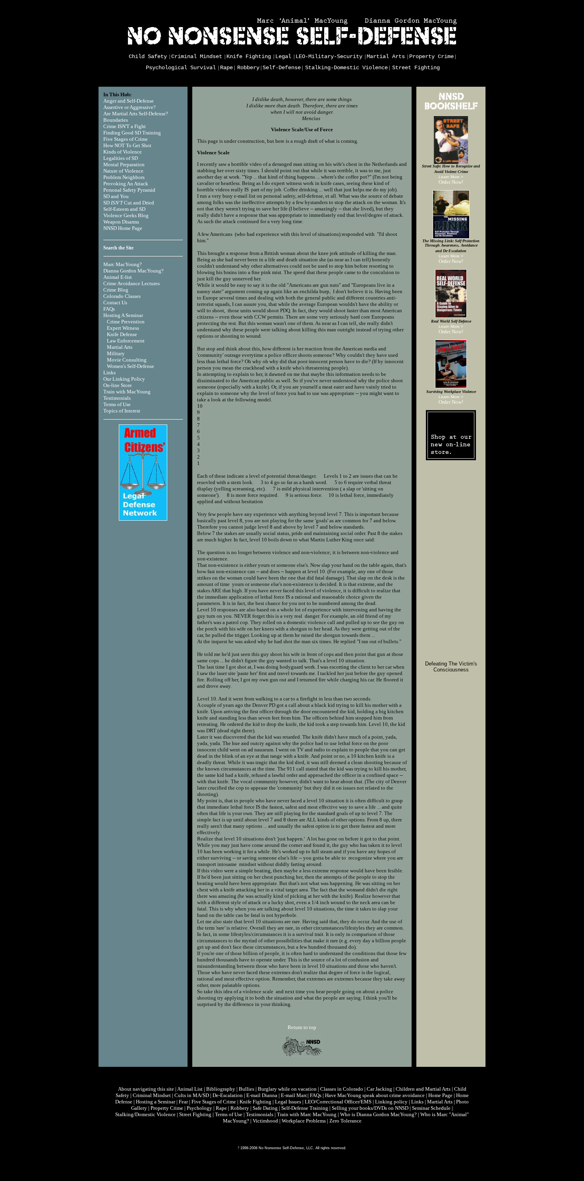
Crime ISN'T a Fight (124, 126)
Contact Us (115, 302)
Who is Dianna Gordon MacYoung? (378, 1114)
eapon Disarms (123, 222)
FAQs (109, 309)
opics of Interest (123, 411)
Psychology (199, 1108)
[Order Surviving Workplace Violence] (451, 386)
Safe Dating (265, 1108)
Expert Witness (123, 328)
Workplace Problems (304, 1121)
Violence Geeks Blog (126, 215)
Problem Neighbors (124, 177)
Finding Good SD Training (132, 133)
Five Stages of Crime (125, 139)
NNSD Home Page (122, 228)
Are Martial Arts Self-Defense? (135, 114)
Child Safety (148, 56)
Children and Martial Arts (423, 1089)
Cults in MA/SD (191, 1095)
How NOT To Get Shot (127, 145)
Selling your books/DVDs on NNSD (370, 1108)
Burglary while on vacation (287, 1089)
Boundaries (115, 120)
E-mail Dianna (261, 1095)
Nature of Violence (123, 171)
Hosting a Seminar (155, 1102)
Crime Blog (115, 290)
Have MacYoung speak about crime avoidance (375, 1095)
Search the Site (118, 248)
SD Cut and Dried (128, 203)
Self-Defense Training (304, 1108)
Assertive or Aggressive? (129, 107)
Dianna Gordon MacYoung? (133, 271)
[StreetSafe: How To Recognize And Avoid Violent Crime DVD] (451, 162)
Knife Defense (122, 334)
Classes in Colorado (341, 1089)
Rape (226, 67)
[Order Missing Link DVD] (451, 237)
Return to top (302, 1027)
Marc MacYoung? (122, 264)
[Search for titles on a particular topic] (451, 110)
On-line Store (117, 385)
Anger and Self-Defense (128, 101)
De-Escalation (228, 1095)
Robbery (248, 67)
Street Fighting (416, 67)
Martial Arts (386, 56)
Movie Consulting (127, 360)
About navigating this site (146, 1089)
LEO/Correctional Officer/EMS (338, 1102)
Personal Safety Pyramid (129, 190)
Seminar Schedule (431, 1108)
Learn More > (451, 177)
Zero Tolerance (345, 1121)
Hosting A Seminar (123, 315)
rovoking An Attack (127, 184)
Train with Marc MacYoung (306, 1114)
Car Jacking (379, 1089)
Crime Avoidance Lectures (131, 283)
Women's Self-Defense (130, 366)
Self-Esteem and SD (124, 209)
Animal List (190, 1089)
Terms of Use (117, 404)
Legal (283, 56)
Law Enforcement (126, 341)
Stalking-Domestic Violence (346, 67)
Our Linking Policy (124, 379)
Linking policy (391, 1102)
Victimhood (265, 1121)
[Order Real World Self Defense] (451, 316)
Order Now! (451, 182)
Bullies (246, 1089)
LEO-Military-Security (329, 56)
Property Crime (431, 56)
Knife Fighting (248, 56)
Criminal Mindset (196, 56)
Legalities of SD (120, 158)
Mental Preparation (124, 164)
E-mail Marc (294, 1095)
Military (116, 353)
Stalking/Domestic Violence (145, 1114)
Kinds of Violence (122, 152)
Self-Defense (282, 67)
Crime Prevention (126, 322)
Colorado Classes (122, 296)
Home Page (440, 1095)
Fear (183, 1102)
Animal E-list (117, 277)
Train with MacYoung (127, 392)
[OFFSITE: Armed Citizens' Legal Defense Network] (143, 519)
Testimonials (117, 398)
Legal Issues (288, 1102)
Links (109, 373)
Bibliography (220, 1089)
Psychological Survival (181, 67)
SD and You (116, 196)
